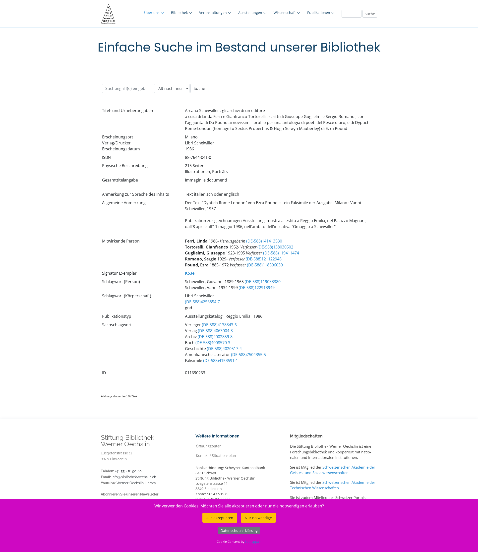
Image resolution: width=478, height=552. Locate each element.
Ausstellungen (250, 12)
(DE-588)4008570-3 (212, 342)
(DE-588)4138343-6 (219, 324)
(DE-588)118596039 (265, 265)
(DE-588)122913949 (257, 287)
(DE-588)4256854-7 (202, 302)
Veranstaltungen (213, 12)
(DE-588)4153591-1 (220, 360)
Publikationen (319, 12)
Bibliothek (180, 12)
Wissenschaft (285, 12)
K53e (189, 273)
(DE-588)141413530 (264, 241)
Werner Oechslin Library (136, 483)
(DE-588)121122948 (264, 259)
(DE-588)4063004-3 (215, 330)
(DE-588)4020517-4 (224, 348)
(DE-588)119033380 (263, 281)
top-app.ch (253, 541)
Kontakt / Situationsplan (216, 455)
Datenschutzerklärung (239, 530)
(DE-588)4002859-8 (215, 336)
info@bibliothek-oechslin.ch (134, 477)
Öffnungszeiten (209, 446)
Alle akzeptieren (219, 517)
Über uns (152, 12)
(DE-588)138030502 (275, 247)
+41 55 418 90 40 (128, 471)
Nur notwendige (258, 517)
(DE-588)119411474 (281, 253)
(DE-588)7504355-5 (248, 354)
